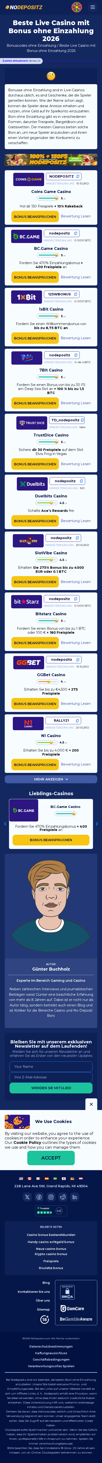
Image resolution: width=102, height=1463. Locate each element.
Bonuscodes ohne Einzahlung (31, 45)
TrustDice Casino (51, 435)
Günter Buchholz (51, 969)
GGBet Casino (51, 675)
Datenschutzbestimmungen (51, 1346)
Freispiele (51, 1261)
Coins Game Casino (51, 191)
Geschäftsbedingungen (51, 1359)
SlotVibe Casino (51, 553)
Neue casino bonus (51, 1249)
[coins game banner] (51, 159)
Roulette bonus (51, 1268)
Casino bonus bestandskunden (51, 1235)
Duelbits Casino (51, 496)
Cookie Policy (27, 1142)
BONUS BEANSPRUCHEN (35, 217)
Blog (46, 1282)
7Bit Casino (51, 370)
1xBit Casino (51, 309)
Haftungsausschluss (51, 1353)
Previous (5, 824)
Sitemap (43, 1309)
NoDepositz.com (40, 1338)
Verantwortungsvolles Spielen (51, 1366)
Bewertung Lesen (76, 216)
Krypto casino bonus (51, 1254)
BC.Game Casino (51, 248)
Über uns (43, 1300)
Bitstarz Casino (51, 614)
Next (97, 824)
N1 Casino (51, 736)
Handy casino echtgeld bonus (51, 1242)
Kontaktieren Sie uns (34, 1291)
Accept (51, 1158)
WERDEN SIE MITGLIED (51, 1088)
